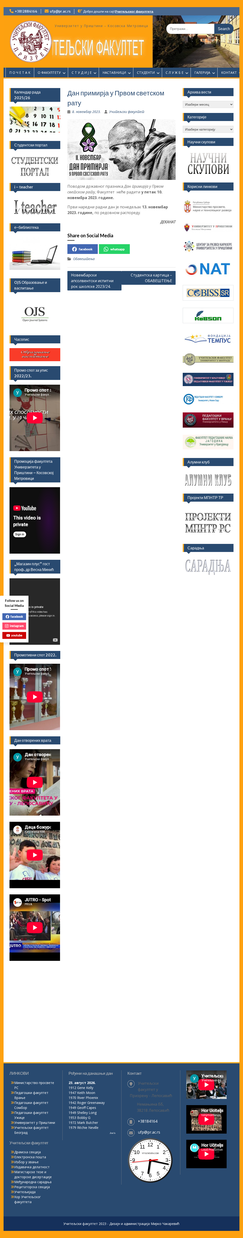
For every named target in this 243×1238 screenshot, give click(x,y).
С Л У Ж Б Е (174, 72)
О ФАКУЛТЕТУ (49, 72)
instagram (17, 626)
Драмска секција (27, 1152)
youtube (16, 635)
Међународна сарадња (32, 1182)
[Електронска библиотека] (34, 253)
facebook (86, 249)
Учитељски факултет (126, 111)
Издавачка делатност (32, 1167)
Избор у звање (26, 1162)
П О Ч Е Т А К (19, 72)
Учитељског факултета (134, 11)
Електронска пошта (30, 1157)
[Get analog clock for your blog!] (150, 1182)
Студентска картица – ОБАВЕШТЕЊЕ (151, 277)
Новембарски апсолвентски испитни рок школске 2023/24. (92, 280)
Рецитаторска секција (32, 1187)
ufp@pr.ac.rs (60, 11)
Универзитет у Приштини (34, 1122)
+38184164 (147, 1121)
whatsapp (117, 249)
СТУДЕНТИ (146, 72)
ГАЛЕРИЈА (202, 72)
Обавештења (84, 259)
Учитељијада (25, 1192)
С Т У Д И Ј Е (82, 72)
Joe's (112, 1133)
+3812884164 (26, 11)
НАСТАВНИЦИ (114, 72)
